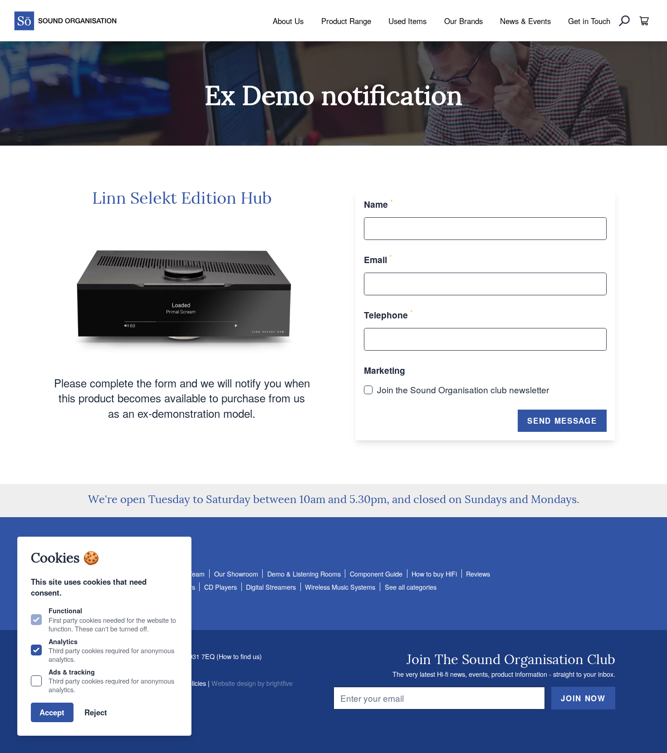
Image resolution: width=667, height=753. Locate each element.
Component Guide (376, 573)
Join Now (583, 698)
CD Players (220, 586)
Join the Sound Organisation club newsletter (463, 389)
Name (378, 204)
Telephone (388, 314)
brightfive (279, 683)
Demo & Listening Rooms (304, 573)
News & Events (525, 20)
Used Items (407, 20)
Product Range (346, 20)
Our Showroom (236, 573)
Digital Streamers (271, 586)
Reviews (478, 573)
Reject (95, 712)
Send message (562, 420)
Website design (233, 683)
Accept (51, 712)
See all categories (410, 586)
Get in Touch (589, 20)
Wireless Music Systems (340, 586)
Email (378, 259)
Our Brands (463, 20)
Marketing (384, 370)
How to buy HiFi (434, 573)
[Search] (624, 20)
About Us (288, 20)
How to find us (239, 656)
